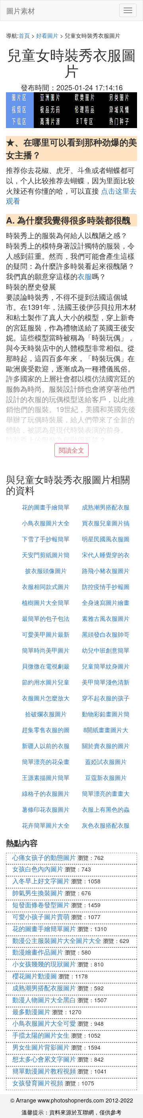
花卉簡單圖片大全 (46, 825)
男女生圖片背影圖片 (41, 1047)
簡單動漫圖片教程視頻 (44, 1070)
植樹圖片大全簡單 (46, 602)
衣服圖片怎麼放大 (46, 698)
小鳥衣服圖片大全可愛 (44, 1023)
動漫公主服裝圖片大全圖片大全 (56, 940)
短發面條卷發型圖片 (41, 904)
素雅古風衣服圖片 (105, 618)
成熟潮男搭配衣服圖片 (44, 987)
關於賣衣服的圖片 (105, 745)
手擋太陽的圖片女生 (41, 1035)
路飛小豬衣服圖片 (105, 570)
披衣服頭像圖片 (46, 570)
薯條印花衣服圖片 (46, 809)
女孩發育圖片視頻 (37, 1082)
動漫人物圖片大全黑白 (44, 999)
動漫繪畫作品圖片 (37, 952)
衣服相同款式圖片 (46, 586)
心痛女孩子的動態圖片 (44, 857)
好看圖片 (47, 35)
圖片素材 (20, 10)
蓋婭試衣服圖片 (106, 761)
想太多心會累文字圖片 (44, 1059)
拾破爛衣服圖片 (46, 714)
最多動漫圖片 (31, 1011)
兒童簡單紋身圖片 (105, 666)
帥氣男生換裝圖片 (37, 892)
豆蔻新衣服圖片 (106, 777)
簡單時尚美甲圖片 (46, 650)
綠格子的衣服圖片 (46, 793)
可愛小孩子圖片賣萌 (41, 916)
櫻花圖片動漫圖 (34, 975)
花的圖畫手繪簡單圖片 (44, 928)
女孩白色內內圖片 (37, 868)
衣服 (84, 276)
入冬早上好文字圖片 (41, 880)
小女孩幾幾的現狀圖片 (44, 963)
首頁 (24, 35)
